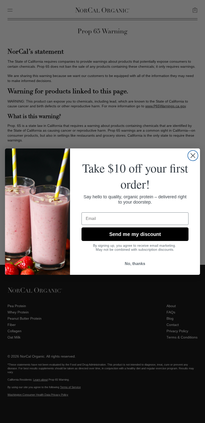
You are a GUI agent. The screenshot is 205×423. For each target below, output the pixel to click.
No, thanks (135, 264)
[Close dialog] (193, 155)
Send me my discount (135, 234)
